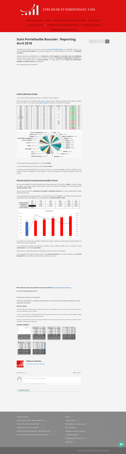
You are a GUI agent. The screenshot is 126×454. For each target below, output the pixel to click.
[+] (44, 383)
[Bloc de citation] (39, 384)
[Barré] (32, 384)
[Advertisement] (49, 79)
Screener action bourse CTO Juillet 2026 (28, 424)
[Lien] (41, 384)
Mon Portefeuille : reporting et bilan (75, 424)
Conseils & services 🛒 (71, 420)
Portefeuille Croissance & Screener (75, 431)
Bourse (67, 417)
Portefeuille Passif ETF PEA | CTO (74, 438)
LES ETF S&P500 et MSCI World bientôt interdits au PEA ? (33, 434)
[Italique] (27, 384)
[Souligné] (29, 384)
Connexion (78, 372)
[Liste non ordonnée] (37, 384)
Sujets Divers (69, 442)
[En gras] (25, 384)
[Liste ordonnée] (34, 384)
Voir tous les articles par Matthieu (35, 364)
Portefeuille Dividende (71, 435)
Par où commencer (70, 427)
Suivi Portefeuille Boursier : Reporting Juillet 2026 (30, 420)
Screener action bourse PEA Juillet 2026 (27, 427)
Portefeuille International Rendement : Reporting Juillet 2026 (33, 431)
